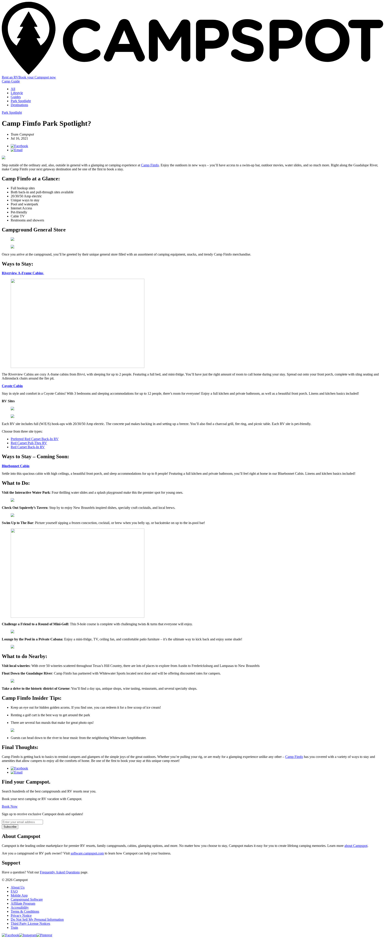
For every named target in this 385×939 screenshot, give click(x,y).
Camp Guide (11, 81)
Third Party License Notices (30, 923)
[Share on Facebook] (19, 146)
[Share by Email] (17, 150)
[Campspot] (192, 73)
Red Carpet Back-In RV (28, 447)
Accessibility (20, 907)
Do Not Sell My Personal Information (37, 919)
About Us (18, 887)
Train (14, 927)
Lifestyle (17, 93)
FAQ (14, 891)
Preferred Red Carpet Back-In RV (35, 439)
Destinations (19, 105)
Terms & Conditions (25, 911)
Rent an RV (10, 77)
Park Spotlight (21, 101)
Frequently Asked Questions (60, 872)
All (13, 89)
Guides (16, 97)
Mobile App (19, 895)
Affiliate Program (23, 903)
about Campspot (355, 846)
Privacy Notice (21, 915)
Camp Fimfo (150, 165)
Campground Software (27, 899)
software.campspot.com (87, 853)
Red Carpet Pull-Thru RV (29, 443)
